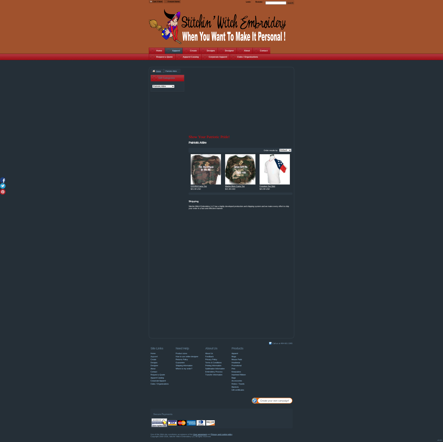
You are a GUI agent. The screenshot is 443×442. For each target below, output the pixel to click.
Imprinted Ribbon (239, 375)
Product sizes (181, 353)
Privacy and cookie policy (221, 434)
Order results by (271, 150)
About (247, 50)
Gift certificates (238, 390)
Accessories (237, 381)
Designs (211, 50)
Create (193, 50)
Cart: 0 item (157, 2)
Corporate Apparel (218, 57)
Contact (264, 50)
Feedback (209, 356)
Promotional (236, 365)
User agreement (200, 434)
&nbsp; (206, 169)
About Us (209, 353)
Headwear (236, 363)
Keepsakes (236, 372)
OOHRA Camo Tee (199, 186)
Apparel (176, 50)
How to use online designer (187, 356)
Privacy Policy (211, 359)
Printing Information (213, 365)
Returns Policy (182, 359)
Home (159, 50)
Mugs (234, 356)
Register (259, 2)
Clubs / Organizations (247, 57)
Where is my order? (184, 369)
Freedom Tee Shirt (267, 186)
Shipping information (184, 365)
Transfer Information (213, 375)
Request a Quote (164, 57)
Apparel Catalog (191, 57)
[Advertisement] (240, 99)
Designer (229, 50)
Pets (233, 369)
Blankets (235, 387)
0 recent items (174, 2)
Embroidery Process (214, 372)
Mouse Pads (237, 359)
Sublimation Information (215, 369)
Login (248, 2)
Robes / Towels (238, 384)
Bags (234, 378)
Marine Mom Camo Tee (235, 186)
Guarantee (180, 363)
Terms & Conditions (213, 363)
